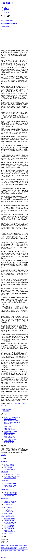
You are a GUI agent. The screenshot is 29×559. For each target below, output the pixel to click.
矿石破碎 (21, 549)
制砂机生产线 (4, 545)
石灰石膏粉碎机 (6, 409)
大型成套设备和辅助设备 (7, 516)
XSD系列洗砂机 (8, 530)
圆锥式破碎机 (4, 472)
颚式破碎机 (4, 461)
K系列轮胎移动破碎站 (10, 520)
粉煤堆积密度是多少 (9, 437)
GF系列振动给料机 (9, 527)
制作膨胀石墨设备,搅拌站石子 (12, 417)
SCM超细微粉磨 (8, 513)
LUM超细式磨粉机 (9, 511)
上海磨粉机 (11, 545)
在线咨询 (3, 455)
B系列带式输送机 (8, 533)
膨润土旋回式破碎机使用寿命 (12, 422)
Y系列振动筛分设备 (9, 523)
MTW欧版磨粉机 (8, 504)
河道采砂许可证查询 (9, 433)
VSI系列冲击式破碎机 (10, 495)
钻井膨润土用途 (8, 423)
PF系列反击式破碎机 (9, 486)
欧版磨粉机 (18, 545)
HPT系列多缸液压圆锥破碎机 (12, 476)
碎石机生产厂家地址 (9, 429)
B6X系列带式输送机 (9, 531)
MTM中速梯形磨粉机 (9, 502)
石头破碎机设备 (14, 549)
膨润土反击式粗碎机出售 (9, 23)
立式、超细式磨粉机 (6, 507)
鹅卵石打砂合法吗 (9, 441)
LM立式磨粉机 (8, 510)
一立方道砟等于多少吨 (10, 439)
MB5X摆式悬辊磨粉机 (10, 501)
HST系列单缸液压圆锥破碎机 (12, 474)
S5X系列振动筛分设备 (10, 522)
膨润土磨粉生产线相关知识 (11, 420)
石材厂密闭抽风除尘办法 (10, 442)
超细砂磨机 (9, 547)
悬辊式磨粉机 (4, 498)
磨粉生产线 (13, 20)
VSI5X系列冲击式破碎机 (10, 494)
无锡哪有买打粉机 (9, 436)
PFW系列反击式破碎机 (10, 485)
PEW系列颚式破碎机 (9, 467)
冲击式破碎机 (4, 489)
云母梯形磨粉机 (8, 428)
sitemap (26, 549)
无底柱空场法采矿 (9, 434)
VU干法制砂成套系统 (9, 519)
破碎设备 (3, 547)
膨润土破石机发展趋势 (10, 419)
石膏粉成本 (6, 411)
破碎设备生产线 (16, 547)
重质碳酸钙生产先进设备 (10, 431)
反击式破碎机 (4, 480)
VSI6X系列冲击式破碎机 (10, 492)
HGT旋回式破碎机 (9, 464)
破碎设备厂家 (6, 549)
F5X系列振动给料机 (9, 525)
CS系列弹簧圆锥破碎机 (10, 478)
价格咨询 (3, 557)
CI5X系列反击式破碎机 (10, 483)
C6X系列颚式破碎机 (9, 469)
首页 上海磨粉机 (5, 20)
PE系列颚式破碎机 (9, 466)
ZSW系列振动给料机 (9, 528)
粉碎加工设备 (7, 426)
